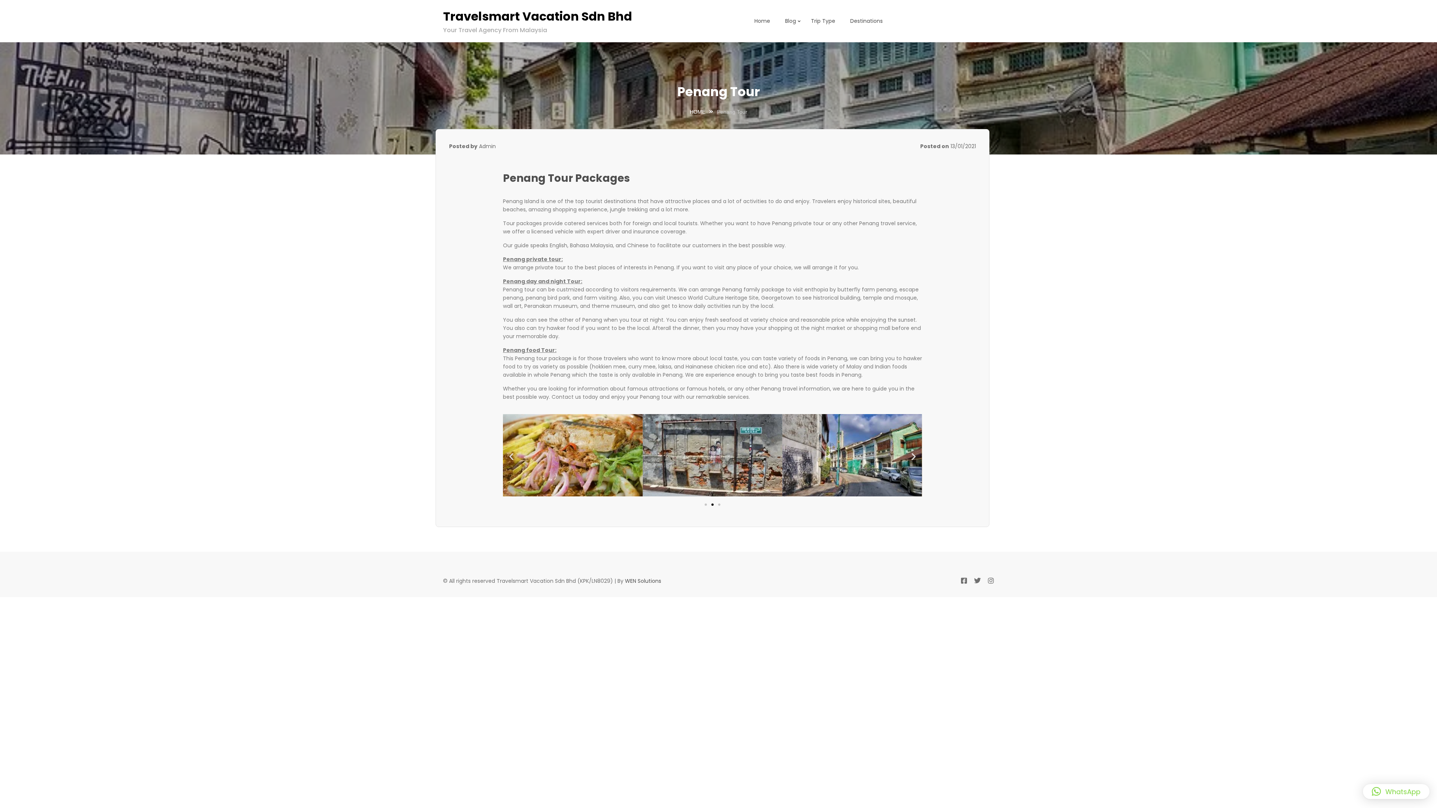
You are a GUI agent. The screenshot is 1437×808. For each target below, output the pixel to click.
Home (762, 21)
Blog (790, 21)
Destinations (866, 21)
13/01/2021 (963, 146)
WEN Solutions (643, 581)
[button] (511, 456)
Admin (487, 146)
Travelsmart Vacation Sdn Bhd (537, 16)
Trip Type (823, 21)
